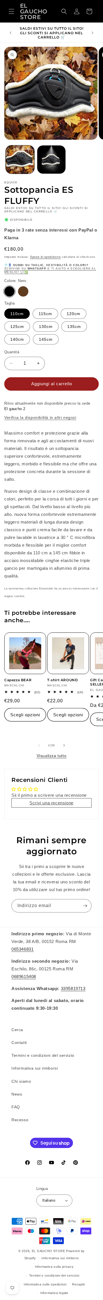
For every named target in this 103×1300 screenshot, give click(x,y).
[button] (11, 11)
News (16, 1094)
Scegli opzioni (25, 714)
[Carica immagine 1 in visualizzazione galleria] (20, 159)
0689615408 (23, 976)
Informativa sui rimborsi (34, 1068)
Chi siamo (21, 1081)
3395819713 (73, 988)
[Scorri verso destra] (64, 745)
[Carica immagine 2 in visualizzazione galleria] (51, 159)
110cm (17, 313)
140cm (17, 339)
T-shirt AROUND (62, 680)
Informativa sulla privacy (54, 1266)
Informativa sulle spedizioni (45, 1284)
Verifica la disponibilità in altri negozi (40, 417)
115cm (45, 313)
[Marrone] (23, 291)
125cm (17, 326)
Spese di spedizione (45, 256)
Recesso (19, 1120)
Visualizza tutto (52, 755)
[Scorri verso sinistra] (39, 745)
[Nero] (9, 291)
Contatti (19, 1042)
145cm (46, 339)
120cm (73, 313)
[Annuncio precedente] (10, 33)
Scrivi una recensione (51, 802)
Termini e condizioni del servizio (42, 1055)
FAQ (15, 1107)
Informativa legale (54, 1293)
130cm (46, 326)
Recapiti (78, 1284)
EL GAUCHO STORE (48, 1251)
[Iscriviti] (85, 905)
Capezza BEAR (17, 680)
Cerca (17, 1029)
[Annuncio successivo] (92, 33)
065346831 (22, 949)
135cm (74, 326)
